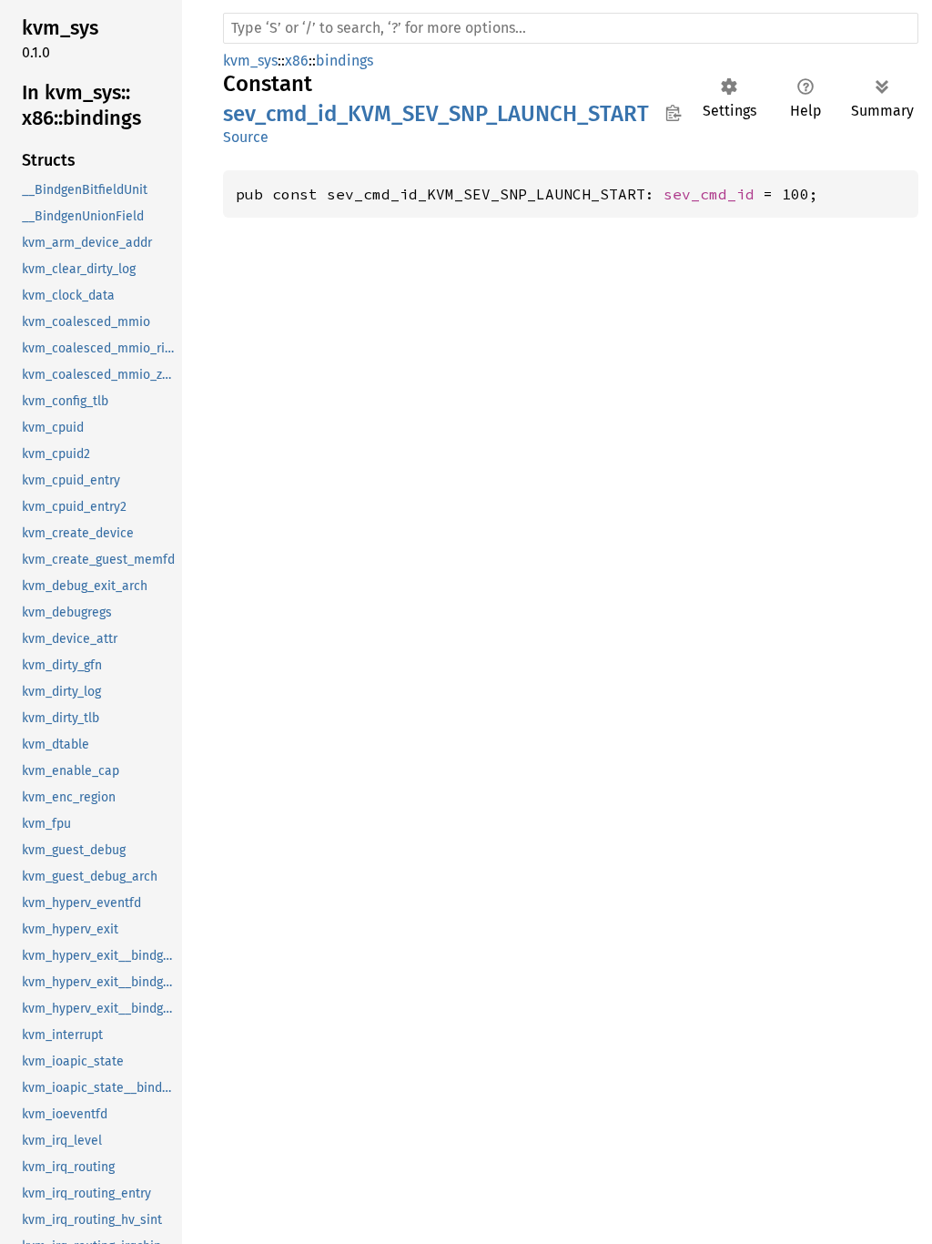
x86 (297, 60)
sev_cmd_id (709, 194)
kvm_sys (250, 60)
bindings (344, 60)
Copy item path (673, 112)
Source (245, 137)
